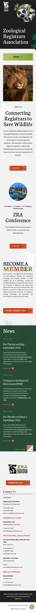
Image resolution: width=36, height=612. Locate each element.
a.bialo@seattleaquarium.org (12, 567)
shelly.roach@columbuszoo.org (13, 513)
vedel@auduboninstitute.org (12, 531)
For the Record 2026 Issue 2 (23, 430)
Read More (7, 368)
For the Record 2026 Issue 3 (23, 357)
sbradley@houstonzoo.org (12, 585)
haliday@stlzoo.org (9, 554)
